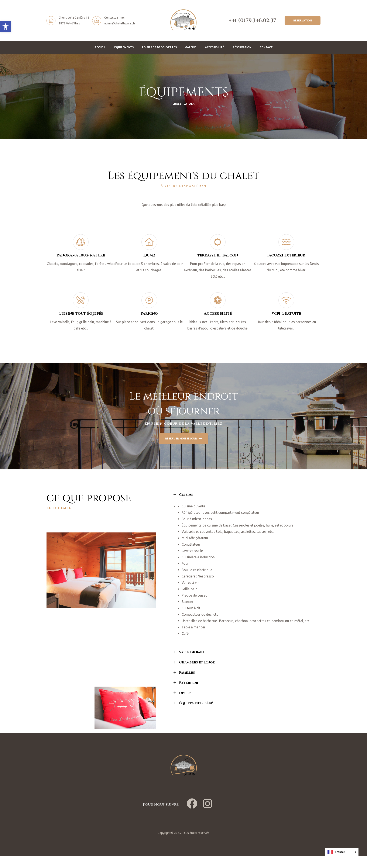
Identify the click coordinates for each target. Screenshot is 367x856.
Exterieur (188, 682)
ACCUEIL (100, 47)
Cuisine (186, 494)
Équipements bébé (196, 703)
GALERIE (190, 47)
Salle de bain (191, 652)
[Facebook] (192, 803)
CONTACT (266, 47)
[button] (5, 26)
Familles (187, 672)
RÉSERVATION (242, 47)
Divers (185, 693)
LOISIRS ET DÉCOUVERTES (159, 47)
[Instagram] (207, 803)
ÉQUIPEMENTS (124, 47)
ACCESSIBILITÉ (214, 47)
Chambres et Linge (197, 662)
